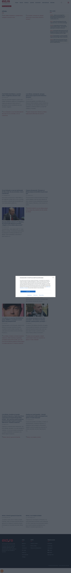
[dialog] (35, 286)
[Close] (53, 278)
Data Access (35, 295)
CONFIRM (28, 291)
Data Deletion (29, 295)
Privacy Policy (41, 295)
